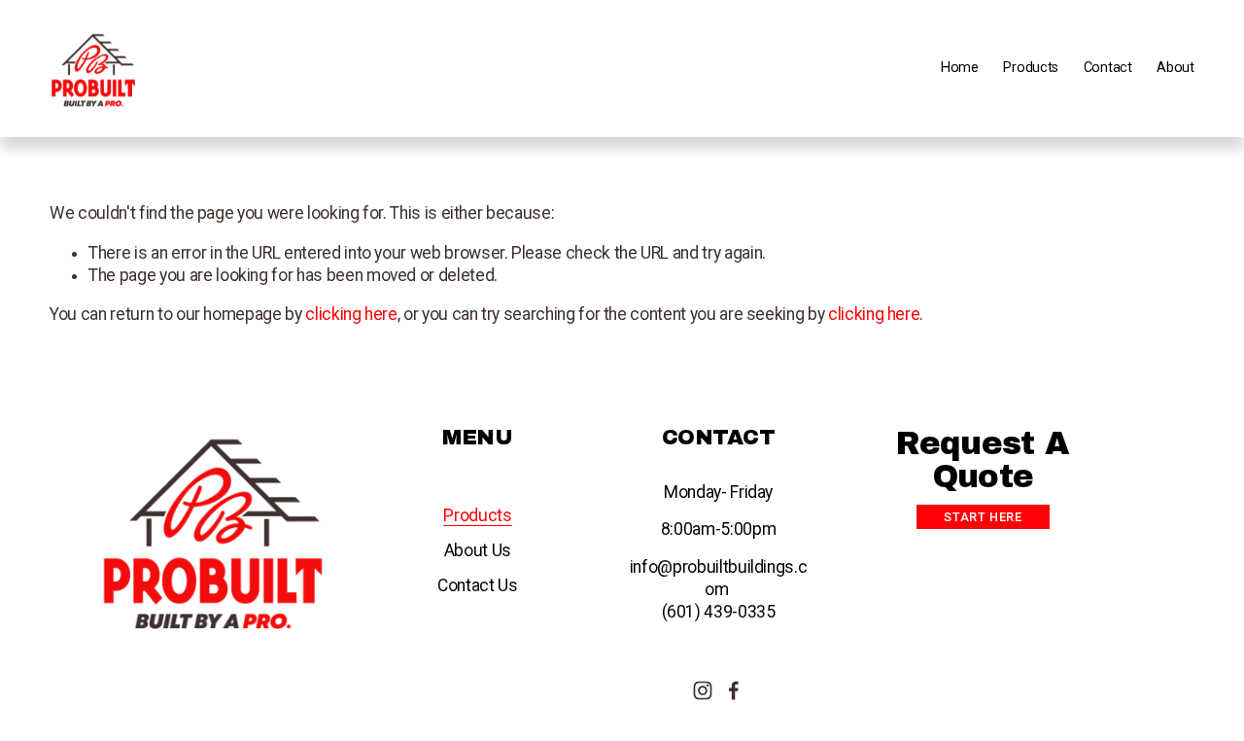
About (1175, 67)
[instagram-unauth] (702, 690)
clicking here (351, 314)
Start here (982, 517)
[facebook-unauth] (733, 690)
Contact (1108, 67)
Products (477, 515)
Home (960, 67)
